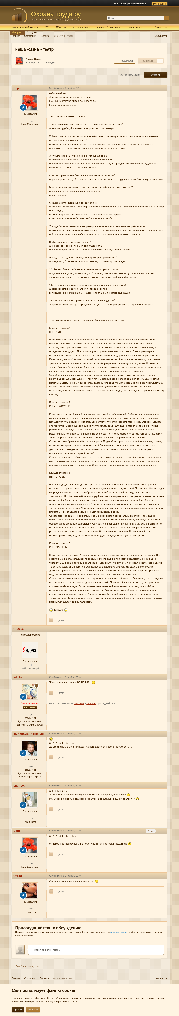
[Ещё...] (162, 88)
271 (31, 818)
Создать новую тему (130, 74)
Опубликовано (65, 87)
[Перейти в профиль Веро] (19, 61)
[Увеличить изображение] (51, 609)
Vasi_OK (19, 786)
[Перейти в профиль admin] (30, 691)
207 (31, 908)
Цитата (60, 620)
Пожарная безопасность (108, 27)
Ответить (155, 74)
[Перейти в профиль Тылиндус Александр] (30, 748)
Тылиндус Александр (28, 734)
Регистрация (159, 3)
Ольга (17, 876)
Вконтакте (79, 703)
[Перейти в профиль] (30, 650)
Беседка (50, 62)
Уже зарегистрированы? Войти (130, 3)
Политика (33, 1009)
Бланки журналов (81, 27)
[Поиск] (166, 18)
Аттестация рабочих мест (26, 27)
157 (31, 120)
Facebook (91, 703)
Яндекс (18, 629)
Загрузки (32, 32)
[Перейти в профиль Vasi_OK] (30, 800)
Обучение (61, 27)
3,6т (30, 714)
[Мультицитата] (51, 620)
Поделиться (126, 60)
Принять (18, 1009)
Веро (37, 58)
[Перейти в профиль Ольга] (30, 890)
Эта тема (159, 18)
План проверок (134, 27)
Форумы (17, 32)
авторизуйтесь (118, 932)
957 (31, 766)
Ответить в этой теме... (46, 949)
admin (17, 677)
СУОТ (48, 27)
